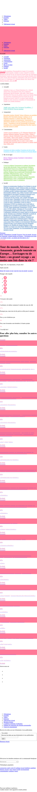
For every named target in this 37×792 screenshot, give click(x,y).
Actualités (31, 71)
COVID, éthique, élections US (15, 209)
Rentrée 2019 (33, 76)
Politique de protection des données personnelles (17, 725)
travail (22, 768)
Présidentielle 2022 (30, 172)
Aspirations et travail (14, 123)
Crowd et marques (13, 132)
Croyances (21, 107)
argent (14, 769)
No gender (7, 189)
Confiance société (9, 191)
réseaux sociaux (4, 769)
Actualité (14, 234)
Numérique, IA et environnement (22, 228)
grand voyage (10, 271)
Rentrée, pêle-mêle (10, 81)
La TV (21, 132)
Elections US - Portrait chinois (15, 79)
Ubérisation (17, 136)
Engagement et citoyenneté (11, 194)
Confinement (7, 212)
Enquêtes (6, 17)
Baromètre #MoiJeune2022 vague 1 (14, 173)
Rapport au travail (5, 74)
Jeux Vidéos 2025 (9, 144)
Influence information (18, 77)
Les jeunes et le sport (14, 226)
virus (10, 769)
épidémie (27, 768)
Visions (21, 139)
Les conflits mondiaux (6, 71)
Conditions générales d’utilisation (13, 723)
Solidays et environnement (22, 222)
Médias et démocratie (31, 226)
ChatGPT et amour (29, 72)
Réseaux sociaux (13, 158)
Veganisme (15, 139)
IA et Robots (27, 186)
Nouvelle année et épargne (19, 142)
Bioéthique (13, 189)
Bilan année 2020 (17, 210)
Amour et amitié (13, 126)
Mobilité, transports (9, 188)
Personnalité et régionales (28, 123)
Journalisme (29, 210)
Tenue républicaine (14, 207)
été (4, 271)
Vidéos (6, 19)
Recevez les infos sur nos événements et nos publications (17, 735)
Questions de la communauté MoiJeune (15, 125)
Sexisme (26, 192)
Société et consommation (20, 205)
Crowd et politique (9, 165)
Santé (35, 142)
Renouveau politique (17, 168)
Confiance (30, 191)
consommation (4, 771)
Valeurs (21, 115)
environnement (25, 769)
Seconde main (8, 142)
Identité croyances (15, 121)
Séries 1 (27, 134)
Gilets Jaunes (3, 77)
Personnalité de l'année (19, 71)
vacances (30, 271)
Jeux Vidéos (20, 192)
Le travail (33, 186)
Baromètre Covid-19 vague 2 (22, 199)
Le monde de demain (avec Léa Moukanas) (20, 214)
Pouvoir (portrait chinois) (23, 196)
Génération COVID (9, 204)
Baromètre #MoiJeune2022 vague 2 (16, 176)
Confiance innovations (20, 191)
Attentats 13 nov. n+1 (10, 90)
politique (18, 768)
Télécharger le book (9, 24)
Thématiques (7, 16)
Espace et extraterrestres (10, 186)
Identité (17, 115)
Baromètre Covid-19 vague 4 (22, 201)
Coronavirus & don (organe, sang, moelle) (15, 197)
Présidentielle (22, 178)
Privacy (6, 158)
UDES (5, 109)
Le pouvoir (13, 196)
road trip (16, 271)
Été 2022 (28, 125)
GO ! (3, 738)
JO (27, 71)
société (18, 769)
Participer (6, 21)
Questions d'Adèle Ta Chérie (12, 151)
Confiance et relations (31, 189)
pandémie (33, 768)
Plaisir (22, 226)
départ (2, 271)
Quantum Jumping (23, 177)
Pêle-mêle (23, 118)
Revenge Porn (8, 159)
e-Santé (17, 188)
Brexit (29, 79)
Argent (6, 132)
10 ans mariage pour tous (20, 223)
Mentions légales (8, 722)
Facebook (21, 158)
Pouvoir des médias (23, 76)
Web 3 (13, 222)
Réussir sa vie (7, 225)
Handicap (20, 186)
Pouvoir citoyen (8, 170)
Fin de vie (13, 74)
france (16, 771)
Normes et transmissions (17, 120)
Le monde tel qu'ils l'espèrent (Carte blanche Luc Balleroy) (18, 216)
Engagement (23, 207)
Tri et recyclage (8, 228)
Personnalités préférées (10, 192)
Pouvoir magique (18, 109)
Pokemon (25, 132)
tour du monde (23, 271)
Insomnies (31, 223)
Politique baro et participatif (17, 172)
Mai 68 (10, 77)
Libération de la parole (17, 212)
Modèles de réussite (17, 225)
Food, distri (23, 136)
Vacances (2, 72)
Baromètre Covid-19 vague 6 (22, 202)
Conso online (29, 140)
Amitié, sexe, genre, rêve (11, 107)
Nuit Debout (14, 91)
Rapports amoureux (9, 118)
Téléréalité (25, 213)
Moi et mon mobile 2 (18, 137)
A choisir (17, 118)
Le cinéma (30, 142)
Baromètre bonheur (9, 115)
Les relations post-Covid (22, 204)
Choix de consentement (10, 727)
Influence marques (14, 134)
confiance (11, 771)
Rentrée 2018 (7, 117)
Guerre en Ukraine (12, 76)
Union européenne (22, 167)
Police (24, 210)
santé (8, 768)
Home (2, 234)
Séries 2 (32, 134)
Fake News (28, 77)
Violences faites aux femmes (27, 188)
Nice (26, 79)
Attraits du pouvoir (26, 121)
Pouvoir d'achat (21, 74)
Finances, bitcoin (8, 136)
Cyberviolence (28, 158)
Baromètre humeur (17, 117)
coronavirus (3, 768)
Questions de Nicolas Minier (28, 151)
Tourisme (30, 136)
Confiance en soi (27, 117)
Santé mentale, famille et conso (14, 72)
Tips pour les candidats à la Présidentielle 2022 (18, 174)
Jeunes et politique (29, 168)
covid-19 (12, 768)
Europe (35, 192)
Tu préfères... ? (28, 107)
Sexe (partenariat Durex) (21, 218)
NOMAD (10, 109)
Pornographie (20, 189)
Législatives (21, 180)
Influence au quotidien (30, 115)
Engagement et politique (21, 165)
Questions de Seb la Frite (28, 150)
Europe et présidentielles (20, 170)
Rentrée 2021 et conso (18, 140)
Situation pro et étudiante (15, 213)
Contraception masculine (16, 220)
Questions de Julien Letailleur (12, 150)
